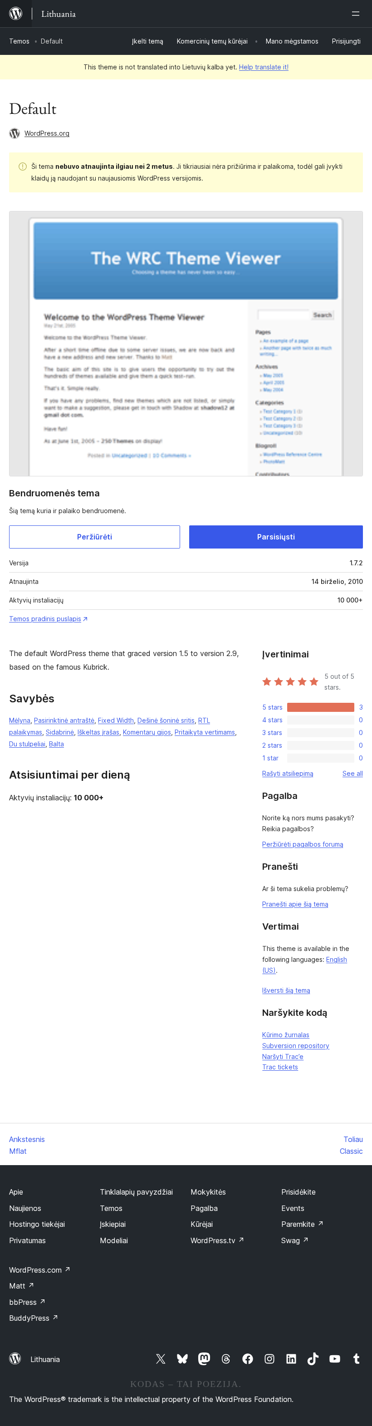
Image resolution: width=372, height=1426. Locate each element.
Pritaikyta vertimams (205, 732)
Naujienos (25, 1208)
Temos (19, 41)
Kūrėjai (202, 1224)
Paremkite (302, 1224)
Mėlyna (19, 720)
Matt (21, 1285)
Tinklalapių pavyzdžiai (136, 1191)
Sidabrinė (60, 732)
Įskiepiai (113, 1224)
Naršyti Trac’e (282, 1056)
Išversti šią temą (286, 990)
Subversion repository (295, 1045)
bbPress (27, 1302)
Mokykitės (208, 1191)
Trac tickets (280, 1067)
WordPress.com (40, 1269)
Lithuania (45, 1359)
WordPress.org (46, 133)
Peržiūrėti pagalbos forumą (302, 844)
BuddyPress (34, 1318)
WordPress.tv (218, 1240)
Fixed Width (116, 720)
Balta (56, 744)
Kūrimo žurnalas (285, 1035)
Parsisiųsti (276, 536)
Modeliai (114, 1240)
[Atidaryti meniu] (357, 13)
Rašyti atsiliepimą (287, 773)
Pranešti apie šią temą (295, 904)
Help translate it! (264, 67)
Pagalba (204, 1208)
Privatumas (27, 1240)
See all (353, 773)
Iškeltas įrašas (98, 732)
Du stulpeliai (27, 744)
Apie (16, 1191)
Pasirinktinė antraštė (64, 720)
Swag (295, 1240)
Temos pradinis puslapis (45, 618)
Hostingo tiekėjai (37, 1224)
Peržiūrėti (94, 536)
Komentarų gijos (147, 732)
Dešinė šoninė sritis (166, 720)
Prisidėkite (298, 1191)
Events (292, 1208)
